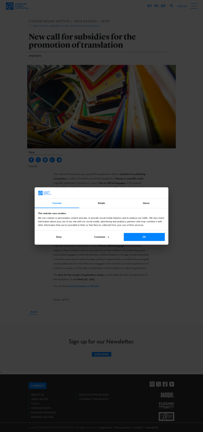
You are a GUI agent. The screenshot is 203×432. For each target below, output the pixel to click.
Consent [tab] (56, 203)
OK (144, 237)
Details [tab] (101, 203)
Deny (59, 237)
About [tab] (146, 203)
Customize (99, 237)
